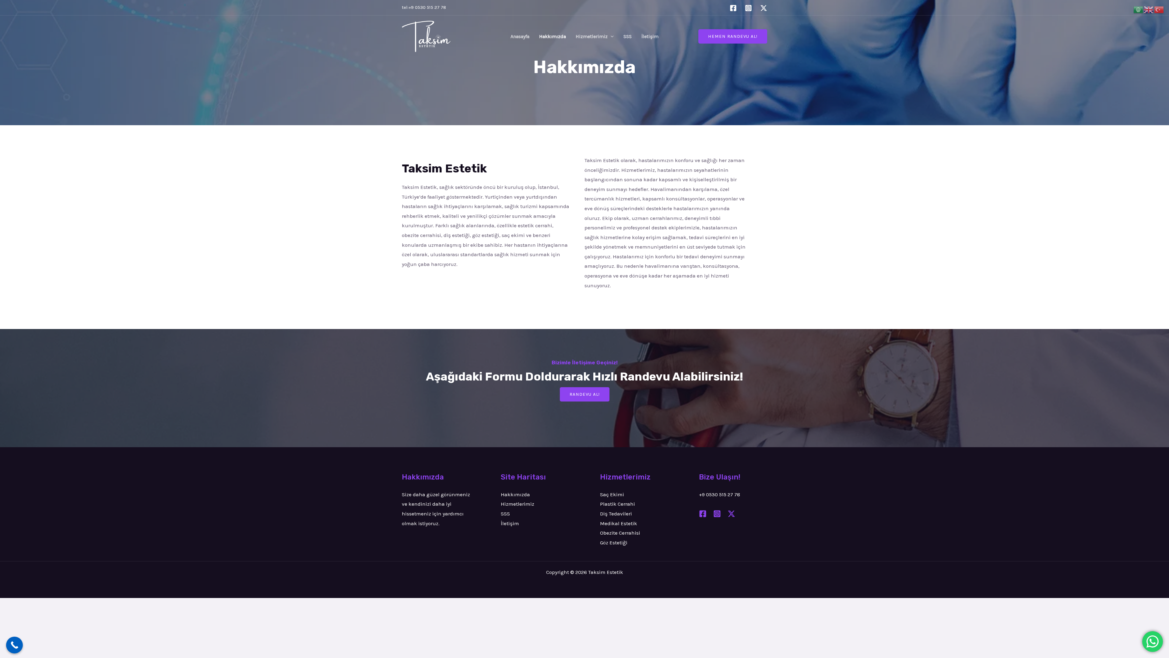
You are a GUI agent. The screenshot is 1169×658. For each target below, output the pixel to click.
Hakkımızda (552, 36)
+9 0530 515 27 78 (719, 494)
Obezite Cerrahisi (620, 533)
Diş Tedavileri (616, 514)
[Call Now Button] (14, 645)
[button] (611, 36)
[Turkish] (1159, 9)
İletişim (649, 36)
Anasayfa (520, 36)
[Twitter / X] (763, 8)
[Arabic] (1138, 9)
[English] (1149, 9)
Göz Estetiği (613, 542)
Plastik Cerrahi (617, 504)
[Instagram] (748, 8)
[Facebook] (733, 8)
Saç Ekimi (612, 494)
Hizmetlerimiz (592, 36)
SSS (627, 36)
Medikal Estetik (618, 523)
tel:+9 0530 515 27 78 (424, 7)
